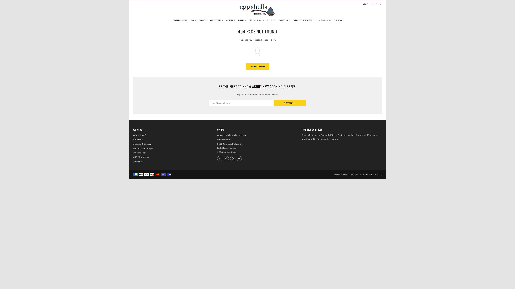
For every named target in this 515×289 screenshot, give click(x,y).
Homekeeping (283, 20)
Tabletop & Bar (255, 20)
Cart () (374, 3)
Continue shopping (257, 66)
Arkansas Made (325, 20)
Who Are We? (139, 135)
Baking (241, 20)
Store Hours (138, 139)
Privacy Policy (139, 152)
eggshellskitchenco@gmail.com (231, 135)
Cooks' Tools (215, 20)
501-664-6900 (224, 139)
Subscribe (288, 103)
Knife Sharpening (141, 157)
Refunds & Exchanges (143, 148)
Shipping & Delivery (142, 144)
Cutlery (229, 20)
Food (192, 20)
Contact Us (138, 161)
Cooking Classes (180, 20)
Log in (365, 3)
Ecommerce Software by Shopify (346, 174)
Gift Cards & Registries (303, 20)
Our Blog (338, 20)
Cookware (203, 20)
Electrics (271, 20)
